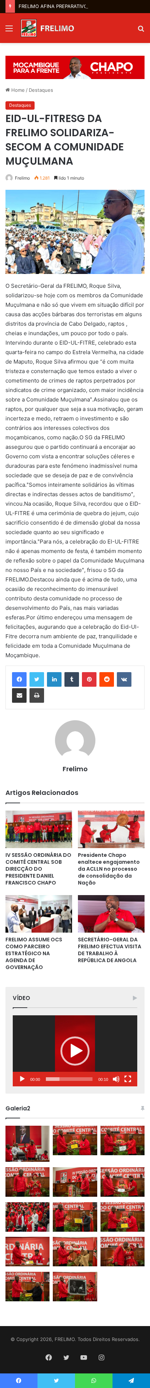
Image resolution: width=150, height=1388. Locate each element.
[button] (75, 1051)
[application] (75, 1050)
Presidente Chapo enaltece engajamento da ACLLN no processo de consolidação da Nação (109, 868)
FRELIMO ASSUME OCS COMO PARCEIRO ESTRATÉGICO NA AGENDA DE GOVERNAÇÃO (33, 953)
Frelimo (22, 178)
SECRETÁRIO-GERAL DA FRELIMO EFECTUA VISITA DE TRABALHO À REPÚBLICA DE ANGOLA (109, 950)
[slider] (69, 1079)
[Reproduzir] (22, 1079)
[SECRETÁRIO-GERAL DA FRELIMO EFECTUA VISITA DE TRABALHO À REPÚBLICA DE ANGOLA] (111, 914)
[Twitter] (36, 679)
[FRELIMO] (47, 28)
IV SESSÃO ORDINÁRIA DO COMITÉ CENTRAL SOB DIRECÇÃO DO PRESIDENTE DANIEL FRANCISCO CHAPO (38, 868)
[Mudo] (116, 1079)
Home (17, 90)
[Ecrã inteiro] (127, 1079)
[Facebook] (19, 679)
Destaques (41, 90)
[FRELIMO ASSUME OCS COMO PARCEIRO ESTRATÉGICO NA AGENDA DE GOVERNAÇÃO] (38, 914)
